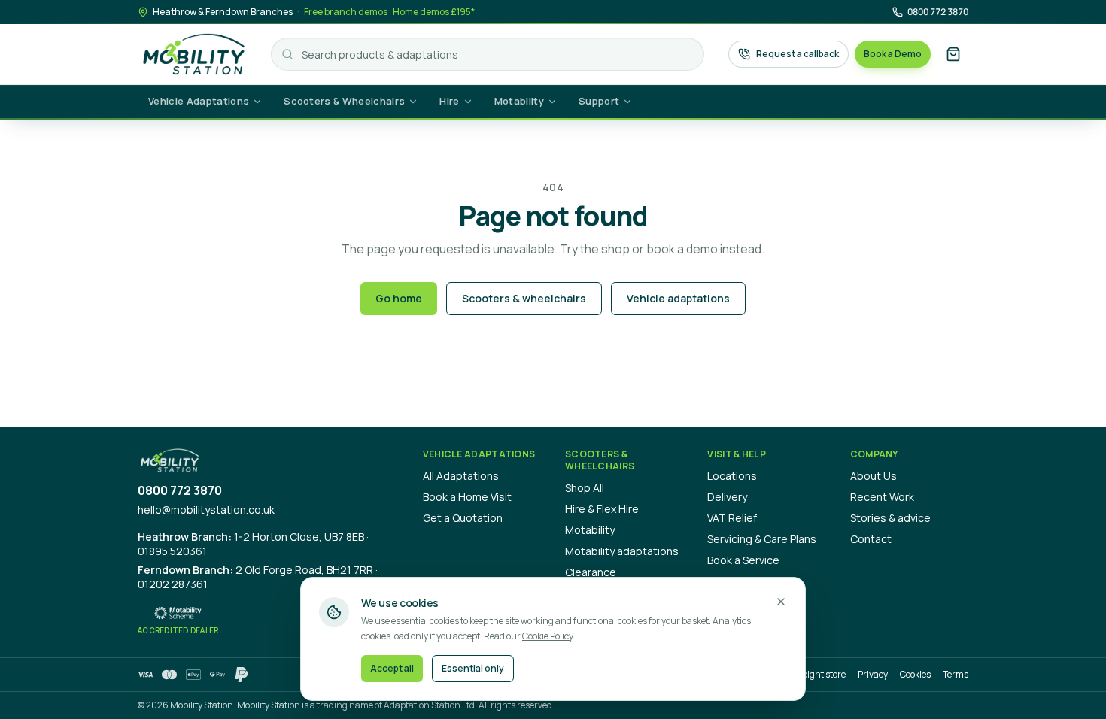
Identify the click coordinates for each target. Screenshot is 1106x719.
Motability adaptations (622, 551)
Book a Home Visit (467, 497)
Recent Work (882, 497)
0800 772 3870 (937, 12)
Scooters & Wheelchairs (344, 101)
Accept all (392, 668)
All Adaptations (461, 476)
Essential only (473, 668)
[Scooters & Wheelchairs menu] (417, 101)
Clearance (590, 572)
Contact (871, 539)
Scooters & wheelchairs (524, 298)
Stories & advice (890, 518)
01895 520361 (172, 551)
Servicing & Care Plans (761, 539)
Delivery (727, 497)
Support (599, 101)
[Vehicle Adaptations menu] (262, 101)
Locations (732, 476)
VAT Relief (732, 518)
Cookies (915, 675)
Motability (519, 101)
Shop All (584, 488)
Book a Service (743, 560)
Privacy (873, 675)
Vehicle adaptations (678, 298)
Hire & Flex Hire (602, 509)
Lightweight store (810, 675)
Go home (398, 298)
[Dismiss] (781, 602)
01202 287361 (173, 584)
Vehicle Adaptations (198, 101)
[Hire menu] (472, 101)
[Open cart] (953, 54)
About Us (873, 476)
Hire (449, 101)
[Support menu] (632, 101)
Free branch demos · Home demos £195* (389, 11)
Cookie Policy (547, 636)
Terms (955, 675)
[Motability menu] (557, 101)
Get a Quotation (463, 518)
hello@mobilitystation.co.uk (206, 509)
